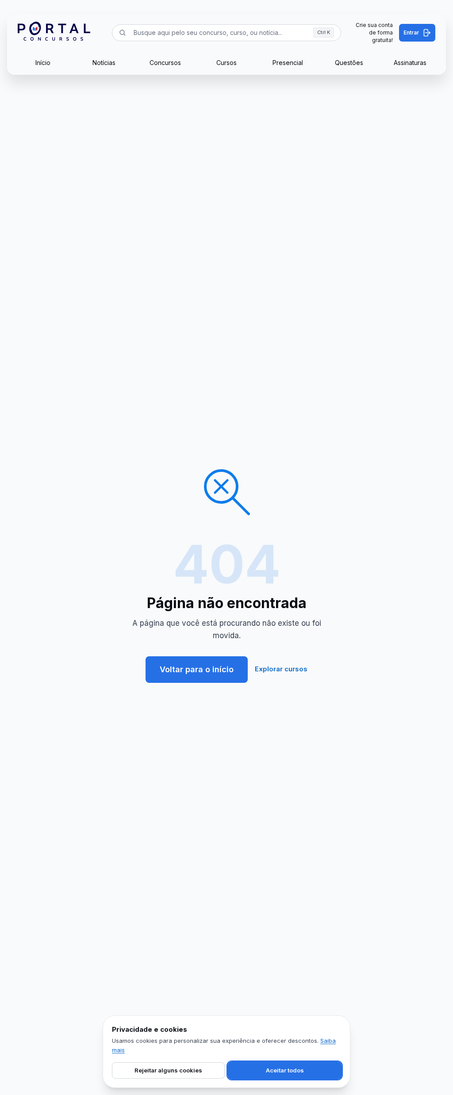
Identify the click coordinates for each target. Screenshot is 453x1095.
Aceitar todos (285, 1070)
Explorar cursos (281, 669)
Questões (349, 62)
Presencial (288, 62)
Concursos (165, 62)
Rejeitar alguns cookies (168, 1070)
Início (42, 62)
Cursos (226, 62)
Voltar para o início (197, 669)
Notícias (103, 62)
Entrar (411, 32)
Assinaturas (410, 62)
